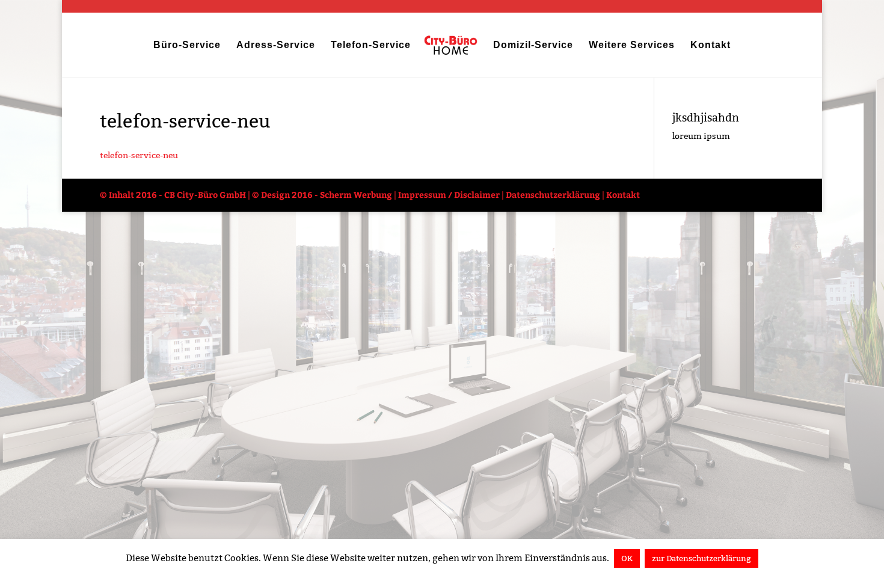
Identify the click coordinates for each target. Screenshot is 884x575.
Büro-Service (187, 46)
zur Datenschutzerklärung (701, 558)
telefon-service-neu (139, 155)
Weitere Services (632, 46)
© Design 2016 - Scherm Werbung (322, 194)
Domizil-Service (533, 46)
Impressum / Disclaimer (449, 194)
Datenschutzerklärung (553, 194)
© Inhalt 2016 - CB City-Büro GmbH (173, 194)
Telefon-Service (371, 46)
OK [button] (627, 558)
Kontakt (710, 46)
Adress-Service (275, 46)
